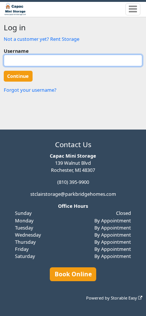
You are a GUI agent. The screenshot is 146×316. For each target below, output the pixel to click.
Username (16, 51)
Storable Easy (124, 298)
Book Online (73, 274)
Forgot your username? (30, 89)
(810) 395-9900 (73, 182)
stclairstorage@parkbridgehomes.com (73, 194)
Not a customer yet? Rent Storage (41, 39)
